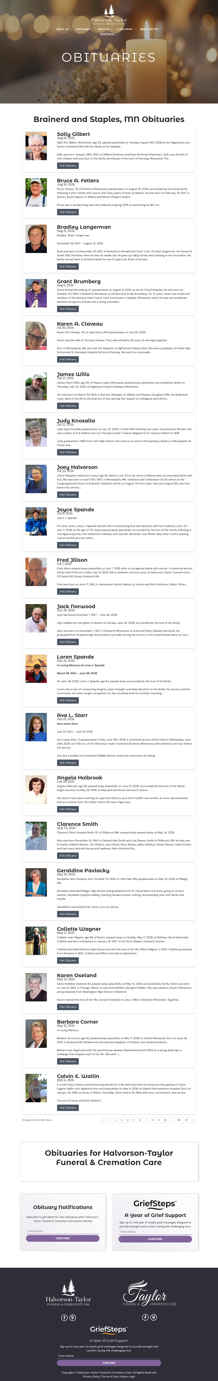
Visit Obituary (67, 165)
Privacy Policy (91, 1376)
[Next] (193, 1120)
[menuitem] (64, 29)
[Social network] (72, 1318)
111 (186, 1120)
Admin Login (127, 1376)
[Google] (153, 1317)
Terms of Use (110, 1376)
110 (179, 1120)
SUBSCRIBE (63, 1238)
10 (165, 1120)
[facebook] (64, 1318)
